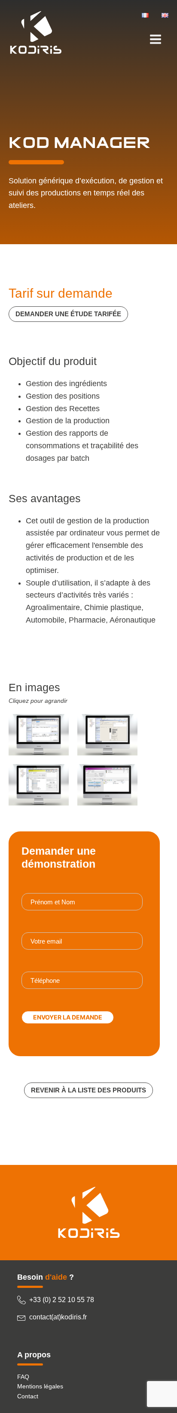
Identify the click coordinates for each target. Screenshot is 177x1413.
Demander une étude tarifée (68, 314)
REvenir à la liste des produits (88, 1090)
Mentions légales (40, 1386)
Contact (27, 1396)
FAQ (23, 1376)
